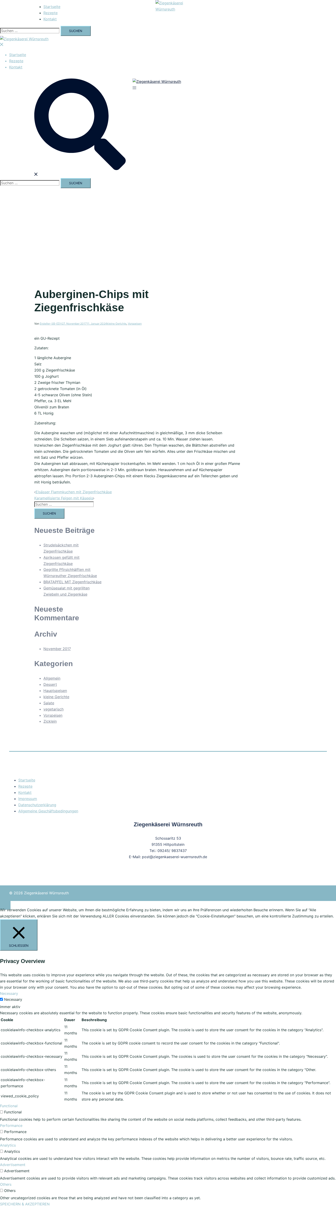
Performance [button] (11, 1125)
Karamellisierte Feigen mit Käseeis (63, 498)
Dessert (50, 684)
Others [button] (5, 1184)
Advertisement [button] (12, 1164)
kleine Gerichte (116, 323)
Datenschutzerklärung (37, 805)
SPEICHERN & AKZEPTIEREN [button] (25, 1204)
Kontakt (50, 19)
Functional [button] (9, 1106)
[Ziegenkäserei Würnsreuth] (178, 9)
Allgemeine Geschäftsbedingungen (48, 811)
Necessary (13, 999)
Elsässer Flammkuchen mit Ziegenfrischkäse (74, 492)
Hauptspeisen (55, 690)
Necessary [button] (9, 993)
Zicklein (50, 721)
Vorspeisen (135, 323)
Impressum (27, 798)
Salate (48, 703)
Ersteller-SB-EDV (51, 323)
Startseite (51, 6)
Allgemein (51, 678)
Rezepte (50, 13)
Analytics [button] (8, 1145)
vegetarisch (53, 709)
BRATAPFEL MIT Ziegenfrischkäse (72, 582)
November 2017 (57, 648)
